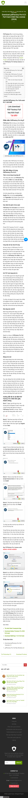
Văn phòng (14, 12)
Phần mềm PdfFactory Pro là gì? (13, 74)
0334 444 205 (14, 777)
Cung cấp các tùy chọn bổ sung (16, 85)
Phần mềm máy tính (21, 11)
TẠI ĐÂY (14, 115)
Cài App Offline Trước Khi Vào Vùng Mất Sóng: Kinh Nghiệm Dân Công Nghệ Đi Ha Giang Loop (15, 689)
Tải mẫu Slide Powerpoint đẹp (13, 628)
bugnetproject (14, 783)
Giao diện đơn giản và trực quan (16, 83)
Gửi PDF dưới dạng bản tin (14, 87)
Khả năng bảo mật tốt (13, 89)
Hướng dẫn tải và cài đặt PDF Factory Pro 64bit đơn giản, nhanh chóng (12, 94)
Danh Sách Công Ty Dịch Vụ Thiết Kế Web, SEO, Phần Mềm (15, 701)
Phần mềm (4, 11)
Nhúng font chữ (12, 90)
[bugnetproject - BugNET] (9, 2)
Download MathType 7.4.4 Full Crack (14, 636)
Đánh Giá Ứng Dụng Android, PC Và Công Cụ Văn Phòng (15, 695)
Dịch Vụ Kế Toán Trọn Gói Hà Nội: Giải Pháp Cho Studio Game (15, 676)
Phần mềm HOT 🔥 (11, 11)
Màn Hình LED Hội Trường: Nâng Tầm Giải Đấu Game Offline (15, 682)
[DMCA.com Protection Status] (4, 797)
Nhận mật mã (14, 786)
